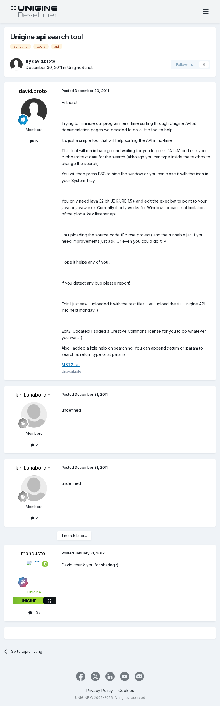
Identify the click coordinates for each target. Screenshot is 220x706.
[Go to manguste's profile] (34, 574)
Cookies (126, 690)
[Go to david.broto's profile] (16, 64)
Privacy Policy (99, 690)
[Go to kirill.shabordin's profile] (34, 415)
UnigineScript (80, 67)
